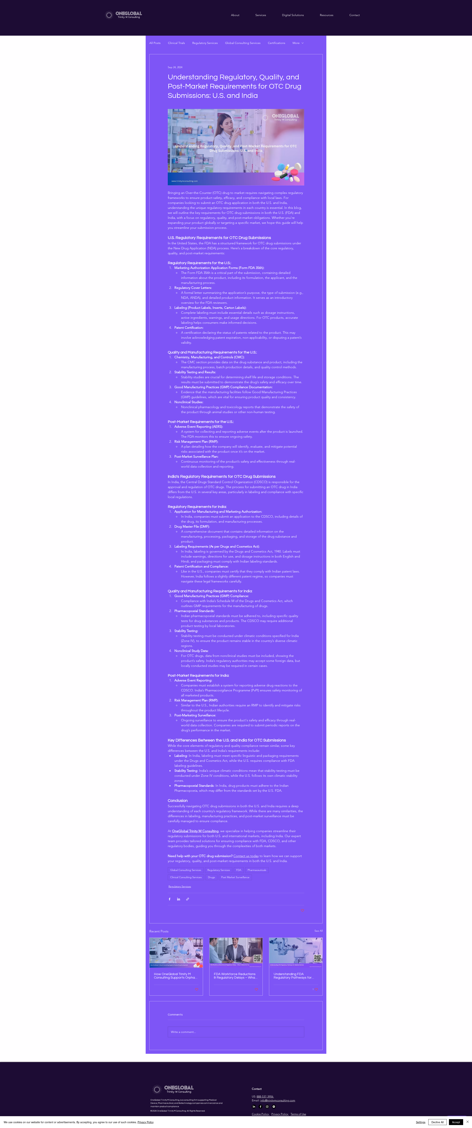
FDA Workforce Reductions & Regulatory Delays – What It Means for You (235, 975)
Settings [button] (420, 1122)
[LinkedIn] (254, 1107)
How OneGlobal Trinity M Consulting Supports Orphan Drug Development (175, 975)
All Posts (155, 43)
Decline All (437, 1122)
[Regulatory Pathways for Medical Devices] (295, 953)
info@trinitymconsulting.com (277, 1100)
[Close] (467, 1122)
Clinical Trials (176, 43)
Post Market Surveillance (235, 877)
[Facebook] (260, 1107)
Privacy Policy (146, 1122)
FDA (238, 870)
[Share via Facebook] (169, 899)
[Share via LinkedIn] (178, 899)
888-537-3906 (265, 1096)
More (296, 43)
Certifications (276, 43)
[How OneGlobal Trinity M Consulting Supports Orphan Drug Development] (176, 953)
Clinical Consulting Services (186, 877)
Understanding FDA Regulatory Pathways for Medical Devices (293, 975)
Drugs (211, 877)
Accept (456, 1122)
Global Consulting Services (243, 43)
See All (319, 930)
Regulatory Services (205, 43)
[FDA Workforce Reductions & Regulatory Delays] (236, 953)
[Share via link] (187, 899)
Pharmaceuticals (257, 870)
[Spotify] (274, 1107)
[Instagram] (267, 1107)
